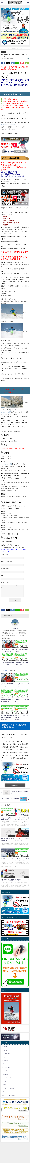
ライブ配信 (4, 1084)
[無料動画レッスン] (15, 904)
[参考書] (11, 1008)
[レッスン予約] (15, 964)
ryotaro (15, 628)
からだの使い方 (5, 1050)
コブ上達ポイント (6, 1067)
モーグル (4, 1081)
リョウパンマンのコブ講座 (8, 1088)
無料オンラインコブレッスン (8, 1095)
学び (3, 1091)
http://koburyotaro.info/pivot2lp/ (8, 124)
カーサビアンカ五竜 (6, 412)
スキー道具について (6, 1077)
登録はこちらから (15, 785)
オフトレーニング (6, 1053)
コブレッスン (3, 51)
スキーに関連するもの (7, 1070)
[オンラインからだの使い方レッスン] (15, 928)
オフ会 (3, 1056)
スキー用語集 (5, 1074)
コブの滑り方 (5, 1060)
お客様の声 (4, 1046)
